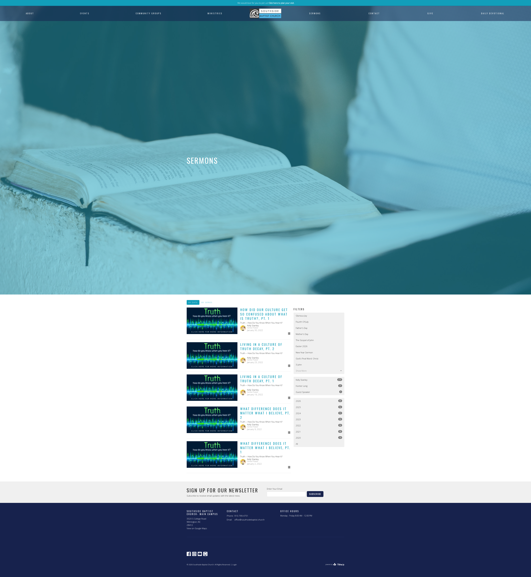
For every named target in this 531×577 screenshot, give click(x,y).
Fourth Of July (302, 321)
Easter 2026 (301, 346)
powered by (333, 566)
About (30, 13)
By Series (206, 302)
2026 (318, 400)
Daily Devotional (492, 13)
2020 (318, 437)
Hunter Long (318, 385)
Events (84, 13)
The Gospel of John (305, 340)
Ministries (215, 13)
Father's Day (301, 328)
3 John (299, 364)
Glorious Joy (301, 315)
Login (234, 564)
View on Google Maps (197, 528)
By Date (193, 302)
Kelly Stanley (318, 379)
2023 (318, 419)
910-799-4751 (241, 515)
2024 (318, 413)
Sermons (315, 13)
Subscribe (315, 494)
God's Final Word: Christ (307, 358)
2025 (318, 407)
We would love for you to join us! (265, 3)
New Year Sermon (304, 352)
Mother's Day (302, 334)
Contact (374, 13)
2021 (318, 431)
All (297, 443)
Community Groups (149, 13)
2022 (318, 425)
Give (430, 13)
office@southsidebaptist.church (249, 519)
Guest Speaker (318, 391)
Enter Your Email (274, 488)
